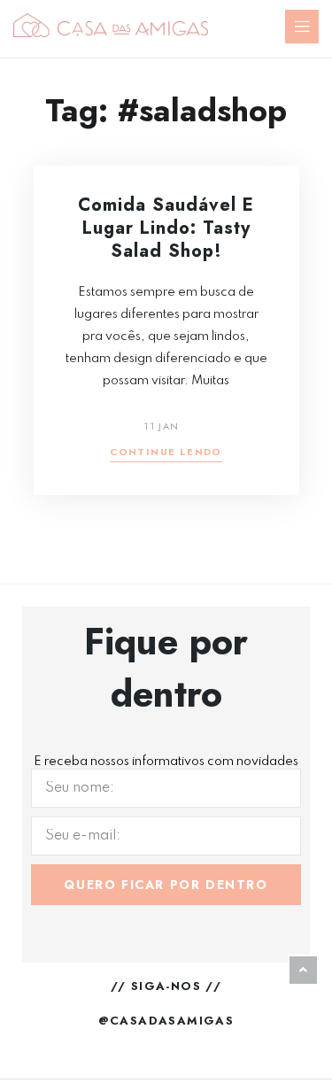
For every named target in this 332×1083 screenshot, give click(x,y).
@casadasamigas (166, 1020)
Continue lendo (166, 453)
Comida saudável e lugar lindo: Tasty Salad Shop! (166, 228)
